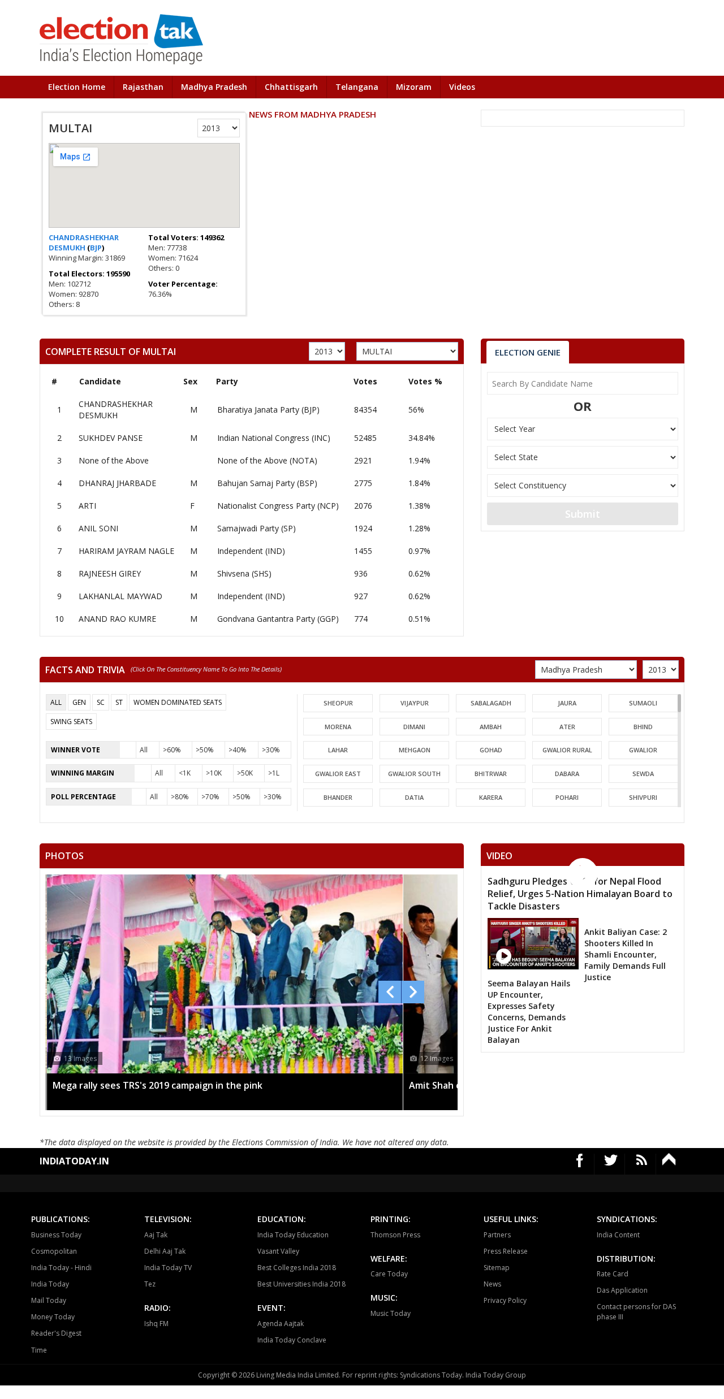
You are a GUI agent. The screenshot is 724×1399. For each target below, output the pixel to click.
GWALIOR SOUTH (414, 773)
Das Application (622, 1290)
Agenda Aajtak (280, 1323)
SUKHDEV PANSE (111, 437)
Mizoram (414, 86)
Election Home (76, 86)
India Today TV (168, 1267)
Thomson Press (395, 1235)
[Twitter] (611, 1164)
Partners (497, 1235)
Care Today (389, 1274)
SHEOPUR (338, 703)
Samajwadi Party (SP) (256, 528)
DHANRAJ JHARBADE (117, 483)
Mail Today (48, 1300)
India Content (618, 1235)
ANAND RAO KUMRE (117, 618)
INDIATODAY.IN (74, 1161)
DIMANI (414, 726)
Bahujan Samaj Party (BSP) (267, 483)
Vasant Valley (278, 1251)
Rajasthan (143, 86)
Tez (150, 1284)
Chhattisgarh (291, 86)
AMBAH (491, 726)
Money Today (53, 1317)
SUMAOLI (643, 703)
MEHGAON (414, 750)
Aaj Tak (155, 1235)
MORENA (338, 726)
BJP (96, 247)
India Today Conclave (291, 1340)
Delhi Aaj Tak (165, 1251)
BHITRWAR (491, 773)
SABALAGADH (491, 703)
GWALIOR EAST (338, 773)
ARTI (87, 505)
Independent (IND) (251, 550)
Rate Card (612, 1274)
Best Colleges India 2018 (296, 1267)
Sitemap (497, 1267)
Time (39, 1350)
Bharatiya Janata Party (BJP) (268, 409)
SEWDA (643, 773)
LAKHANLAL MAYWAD (120, 596)
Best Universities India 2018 (301, 1284)
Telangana (356, 86)
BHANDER (338, 797)
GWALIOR (643, 750)
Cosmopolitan (54, 1251)
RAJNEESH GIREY (110, 573)
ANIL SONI (98, 528)
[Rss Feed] (641, 1164)
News (492, 1284)
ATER (567, 726)
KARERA (490, 797)
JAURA (567, 703)
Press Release (506, 1251)
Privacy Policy (505, 1300)
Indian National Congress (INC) (273, 437)
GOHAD (491, 750)
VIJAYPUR (414, 703)
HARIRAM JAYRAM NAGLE (126, 550)
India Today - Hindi (61, 1267)
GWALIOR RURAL (567, 750)
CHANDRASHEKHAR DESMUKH (84, 242)
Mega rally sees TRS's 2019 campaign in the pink (157, 1085)
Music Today (390, 1313)
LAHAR (338, 750)
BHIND (643, 726)
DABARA (567, 773)
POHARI (567, 797)
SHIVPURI (643, 797)
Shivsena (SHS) (244, 573)
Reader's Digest (56, 1333)
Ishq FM (156, 1323)
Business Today (56, 1235)
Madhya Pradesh (214, 86)
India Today (50, 1284)
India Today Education (293, 1235)
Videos (462, 86)
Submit (582, 514)
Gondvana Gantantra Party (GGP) (278, 618)
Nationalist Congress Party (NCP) (278, 505)
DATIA (414, 797)
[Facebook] (580, 1164)
